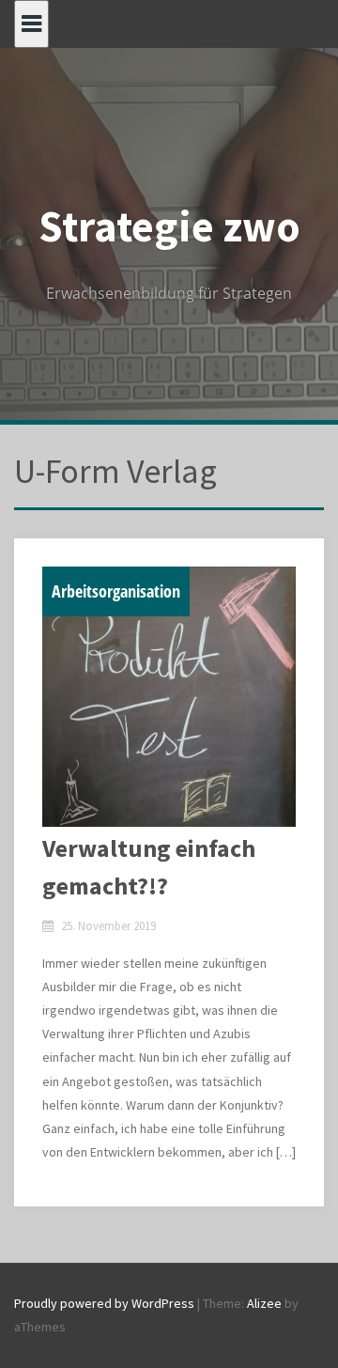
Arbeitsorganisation (116, 591)
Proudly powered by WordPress (104, 1303)
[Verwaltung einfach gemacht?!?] (169, 697)
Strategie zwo (169, 226)
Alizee (264, 1303)
